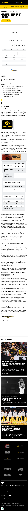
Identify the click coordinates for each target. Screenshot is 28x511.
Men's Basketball (5, 11)
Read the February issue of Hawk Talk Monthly (12, 86)
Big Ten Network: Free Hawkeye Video (10, 94)
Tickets (17, 6)
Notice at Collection (16, 503)
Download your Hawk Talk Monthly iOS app (11, 88)
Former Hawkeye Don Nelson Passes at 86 (11, 399)
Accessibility (3, 508)
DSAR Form (14, 501)
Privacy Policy (4, 498)
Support (12, 6)
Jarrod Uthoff (8, 182)
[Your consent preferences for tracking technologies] (2, 508)
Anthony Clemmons (5, 274)
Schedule (22, 6)
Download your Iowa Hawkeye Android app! (12, 92)
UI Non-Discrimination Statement (8, 505)
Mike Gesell (7, 186)
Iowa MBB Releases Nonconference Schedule (13, 364)
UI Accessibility (20, 505)
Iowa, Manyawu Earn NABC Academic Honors (11, 430)
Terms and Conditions (6, 501)
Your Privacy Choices (5, 503)
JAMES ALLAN (5, 106)
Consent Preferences (13, 498)
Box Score (13, 32)
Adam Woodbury (8, 189)
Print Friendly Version (5, 320)
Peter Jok (21, 272)
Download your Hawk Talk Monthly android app (12, 90)
